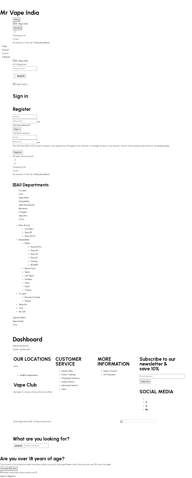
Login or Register (8, 476)
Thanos (28, 290)
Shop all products (42, 43)
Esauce (28, 301)
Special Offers (19, 318)
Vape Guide (18, 321)
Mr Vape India (19, 12)
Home (15, 346)
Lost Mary (29, 229)
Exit (14, 468)
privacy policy (163, 146)
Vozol (27, 286)
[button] (96, 32)
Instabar (28, 279)
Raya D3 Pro (30, 236)
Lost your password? (22, 125)
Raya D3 (34, 250)
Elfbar (27, 243)
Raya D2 (28, 232)
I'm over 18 (5, 468)
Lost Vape (29, 276)
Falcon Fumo (30, 268)
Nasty (27, 272)
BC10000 (34, 265)
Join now (18, 392)
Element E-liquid (32, 297)
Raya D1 (34, 258)
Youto (27, 283)
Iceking (34, 261)
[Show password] (38, 121)
